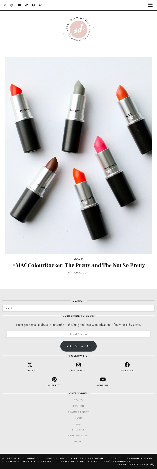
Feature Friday (78, 412)
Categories (97, 458)
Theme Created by (136, 464)
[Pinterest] (11, 5)
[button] (151, 5)
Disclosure (89, 461)
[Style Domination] (78, 30)
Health (78, 424)
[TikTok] (26, 5)
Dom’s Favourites (116, 461)
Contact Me (66, 461)
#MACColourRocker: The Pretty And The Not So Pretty (78, 265)
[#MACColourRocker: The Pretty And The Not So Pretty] (78, 155)
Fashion (78, 406)
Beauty (78, 400)
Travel (78, 441)
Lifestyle (78, 429)
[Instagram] (5, 5)
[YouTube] (19, 5)
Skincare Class (78, 435)
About (64, 458)
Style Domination (27, 458)
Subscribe (78, 346)
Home (50, 458)
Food (78, 418)
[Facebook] (33, 5)
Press (78, 458)
